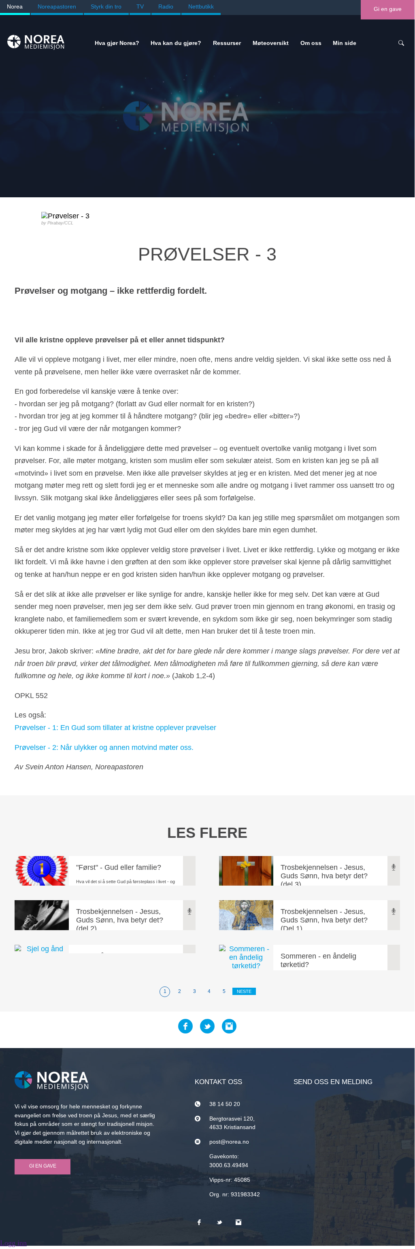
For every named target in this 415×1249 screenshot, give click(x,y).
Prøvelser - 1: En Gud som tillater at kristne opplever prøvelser (115, 728)
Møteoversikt (271, 43)
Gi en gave (388, 9)
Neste (244, 991)
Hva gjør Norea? (117, 43)
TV (140, 6)
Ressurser (227, 43)
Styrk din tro (106, 6)
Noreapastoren (57, 6)
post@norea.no (229, 1141)
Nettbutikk (201, 6)
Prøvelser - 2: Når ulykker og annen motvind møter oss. (104, 747)
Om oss (310, 43)
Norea (15, 6)
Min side (344, 43)
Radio (165, 6)
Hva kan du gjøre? (176, 43)
